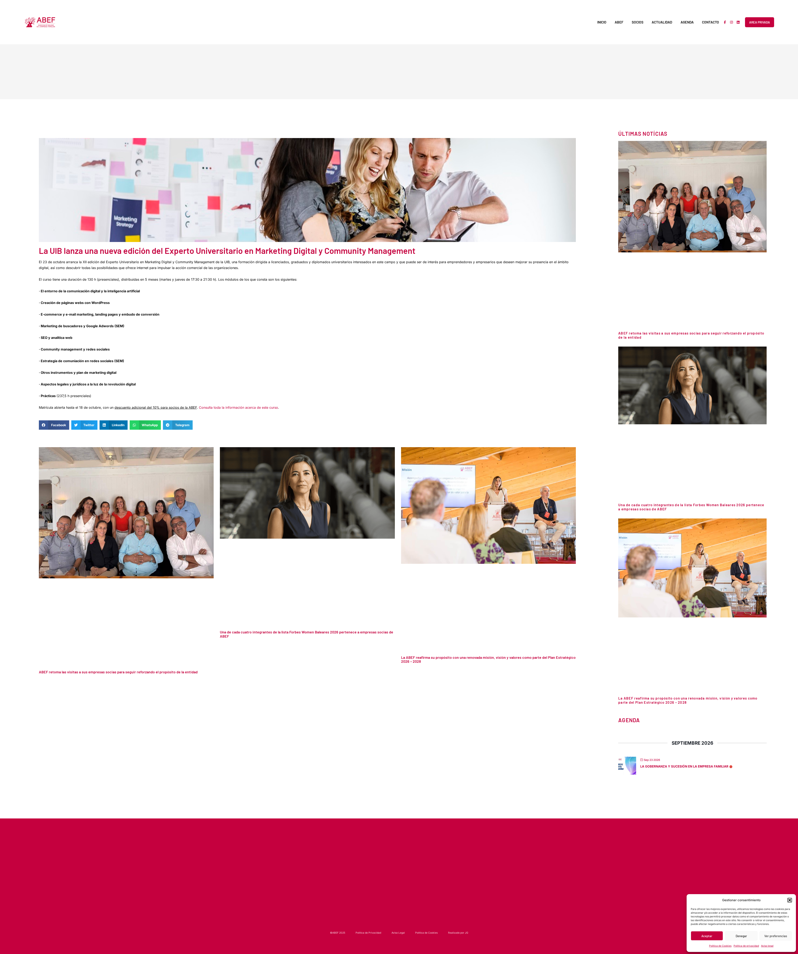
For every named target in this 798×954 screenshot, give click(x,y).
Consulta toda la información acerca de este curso (238, 407)
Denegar (741, 936)
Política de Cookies (720, 945)
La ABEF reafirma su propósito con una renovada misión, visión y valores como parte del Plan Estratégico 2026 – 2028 (488, 659)
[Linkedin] (738, 22)
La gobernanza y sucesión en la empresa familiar (684, 766)
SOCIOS (637, 22)
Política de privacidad (746, 945)
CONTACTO (710, 22)
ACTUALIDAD (662, 22)
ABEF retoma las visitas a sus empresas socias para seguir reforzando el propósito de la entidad (118, 672)
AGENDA (687, 22)
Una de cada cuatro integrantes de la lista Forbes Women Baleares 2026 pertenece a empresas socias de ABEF (306, 634)
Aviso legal (767, 945)
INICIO (601, 22)
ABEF (619, 22)
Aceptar (706, 936)
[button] (790, 900)
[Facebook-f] (725, 22)
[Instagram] (731, 22)
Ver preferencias (775, 936)
